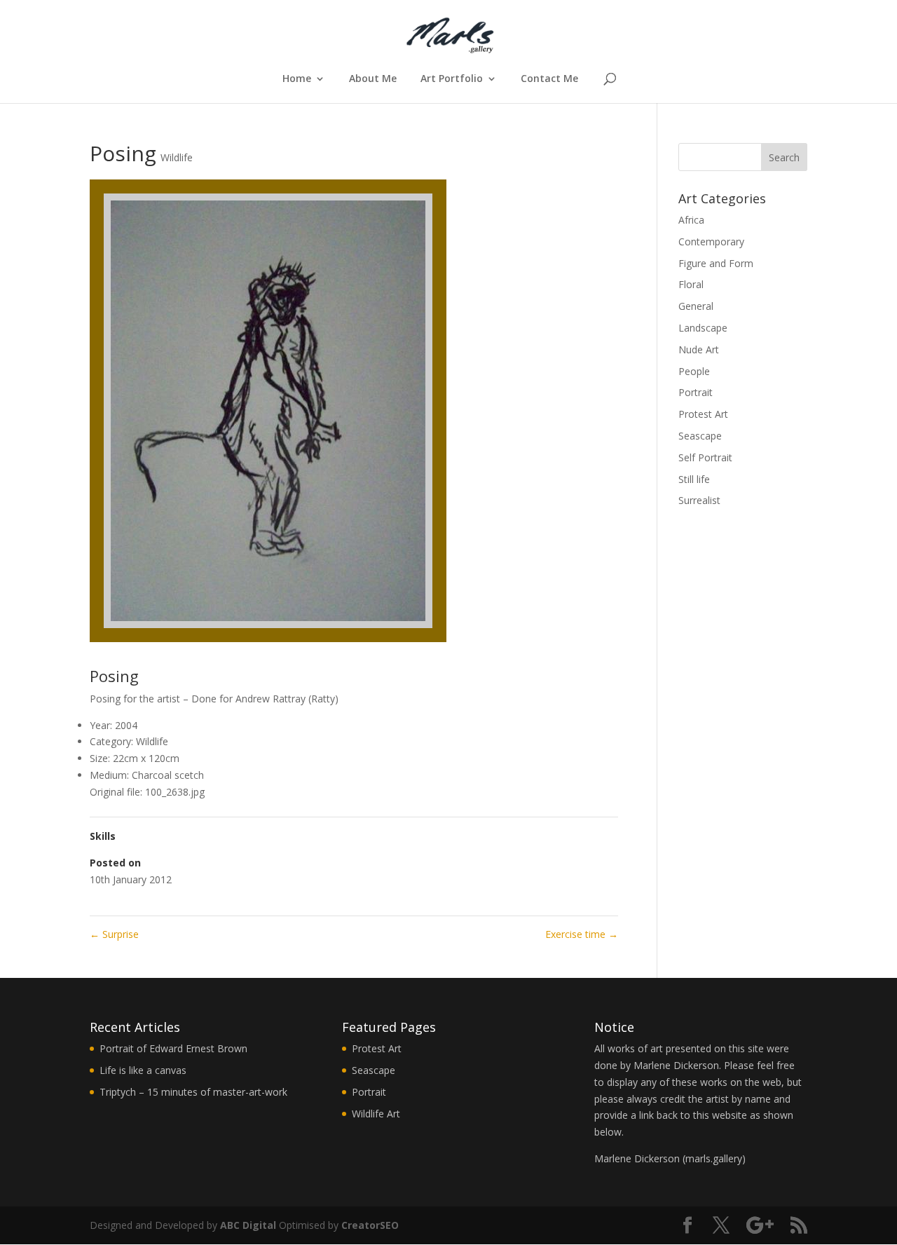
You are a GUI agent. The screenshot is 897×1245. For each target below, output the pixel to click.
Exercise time (581, 934)
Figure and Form (715, 263)
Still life (694, 479)
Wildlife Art (376, 1113)
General (695, 306)
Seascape (700, 435)
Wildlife (176, 157)
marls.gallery (713, 1158)
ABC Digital (248, 1225)
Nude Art (698, 349)
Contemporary (711, 241)
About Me (373, 79)
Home (296, 79)
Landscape (702, 327)
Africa (691, 219)
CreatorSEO (370, 1225)
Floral (691, 284)
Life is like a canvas (143, 1070)
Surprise (114, 934)
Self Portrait (705, 457)
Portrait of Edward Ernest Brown (173, 1048)
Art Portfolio (451, 79)
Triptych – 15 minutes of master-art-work (193, 1091)
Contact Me (549, 79)
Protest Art (703, 414)
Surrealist (699, 500)
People (694, 371)
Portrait (695, 392)
